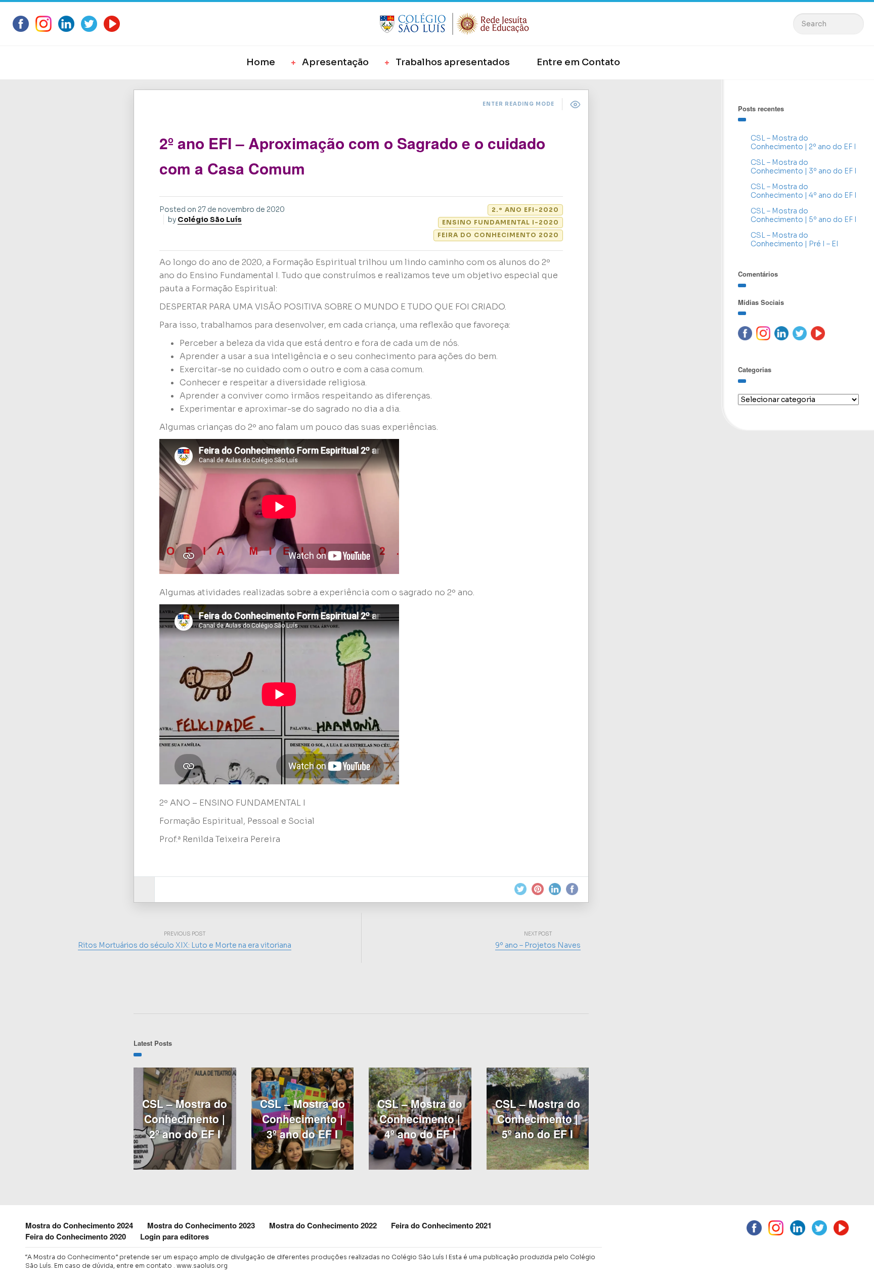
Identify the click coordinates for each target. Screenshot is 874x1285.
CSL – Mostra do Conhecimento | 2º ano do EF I (803, 142)
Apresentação (335, 62)
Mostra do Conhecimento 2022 (323, 1225)
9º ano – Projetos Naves (538, 945)
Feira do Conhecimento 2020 (498, 235)
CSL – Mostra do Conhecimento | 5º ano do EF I (804, 215)
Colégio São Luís (210, 219)
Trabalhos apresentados (453, 62)
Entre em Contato (578, 62)
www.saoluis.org (202, 1265)
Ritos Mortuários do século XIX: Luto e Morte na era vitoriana (184, 945)
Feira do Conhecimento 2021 (441, 1225)
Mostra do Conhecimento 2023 (201, 1225)
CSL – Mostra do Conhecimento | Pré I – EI (795, 239)
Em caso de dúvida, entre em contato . (114, 1265)
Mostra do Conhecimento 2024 (79, 1225)
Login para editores (174, 1236)
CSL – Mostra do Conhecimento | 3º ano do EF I (804, 166)
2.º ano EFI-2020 (525, 209)
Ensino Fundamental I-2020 (500, 222)
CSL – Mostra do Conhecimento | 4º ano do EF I (804, 191)
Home (260, 62)
